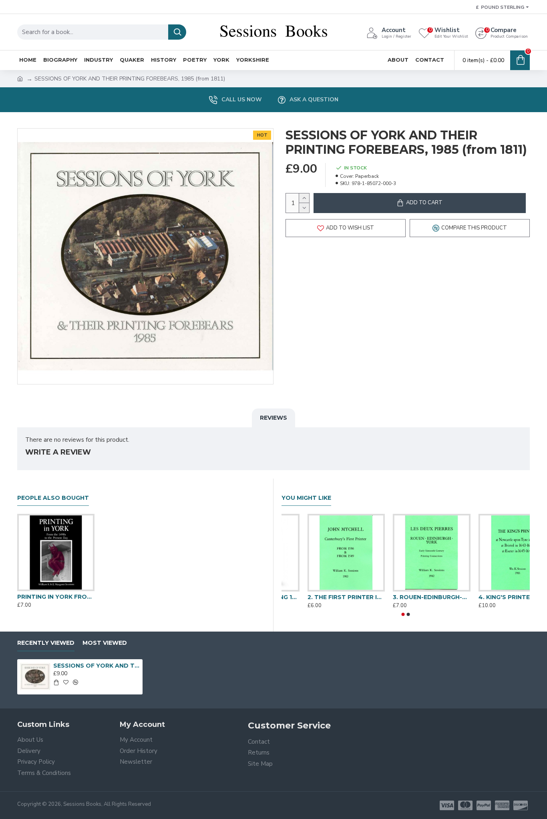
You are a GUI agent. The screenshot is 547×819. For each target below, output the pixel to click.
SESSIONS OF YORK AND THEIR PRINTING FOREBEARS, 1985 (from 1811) (96, 665)
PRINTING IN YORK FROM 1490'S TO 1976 (56, 596)
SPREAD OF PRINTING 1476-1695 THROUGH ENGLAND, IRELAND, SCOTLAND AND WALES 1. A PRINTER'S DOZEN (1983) (491, 597)
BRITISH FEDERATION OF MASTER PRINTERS (320, 597)
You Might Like (306, 498)
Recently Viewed (45, 643)
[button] (403, 614)
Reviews (273, 417)
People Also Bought (53, 498)
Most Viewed (104, 643)
